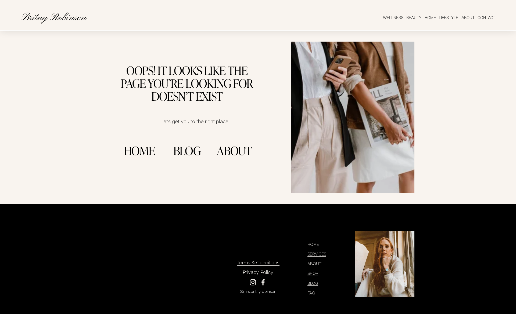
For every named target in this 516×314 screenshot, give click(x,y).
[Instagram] (253, 282)
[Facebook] (263, 282)
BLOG (186, 150)
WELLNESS (393, 17)
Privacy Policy (258, 272)
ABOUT (468, 17)
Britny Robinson (53, 17)
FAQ (311, 293)
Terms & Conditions (258, 262)
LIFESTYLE (448, 17)
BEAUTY (413, 17)
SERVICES (316, 254)
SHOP (312, 273)
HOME (430, 17)
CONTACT (486, 17)
